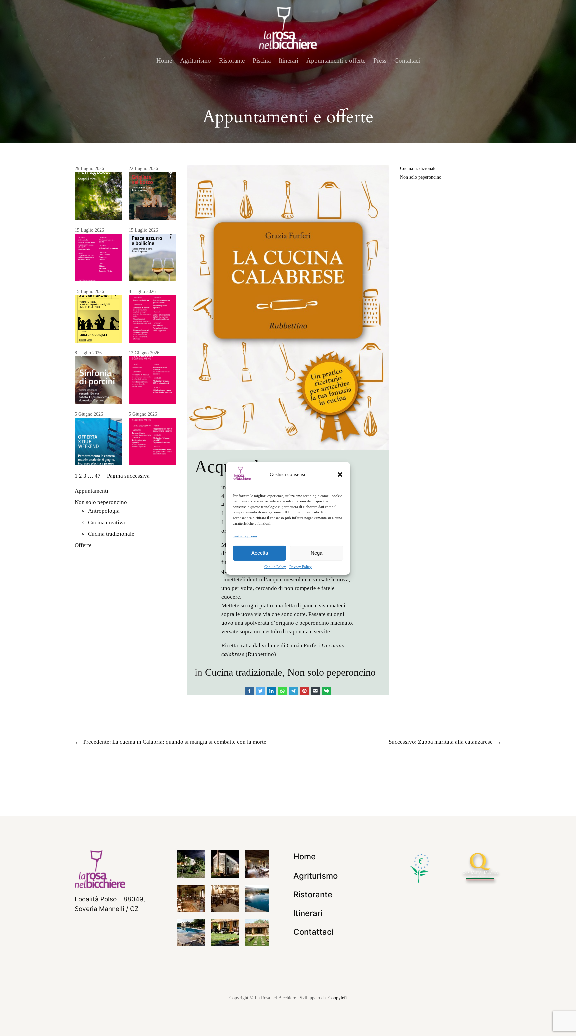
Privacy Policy (300, 567)
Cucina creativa (106, 522)
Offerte (83, 545)
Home (164, 60)
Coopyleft (337, 997)
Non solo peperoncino (101, 502)
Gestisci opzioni (245, 536)
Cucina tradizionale (111, 534)
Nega (316, 553)
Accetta (259, 553)
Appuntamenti (91, 491)
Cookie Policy (275, 567)
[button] (340, 474)
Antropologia (104, 511)
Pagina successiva (128, 476)
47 (98, 476)
